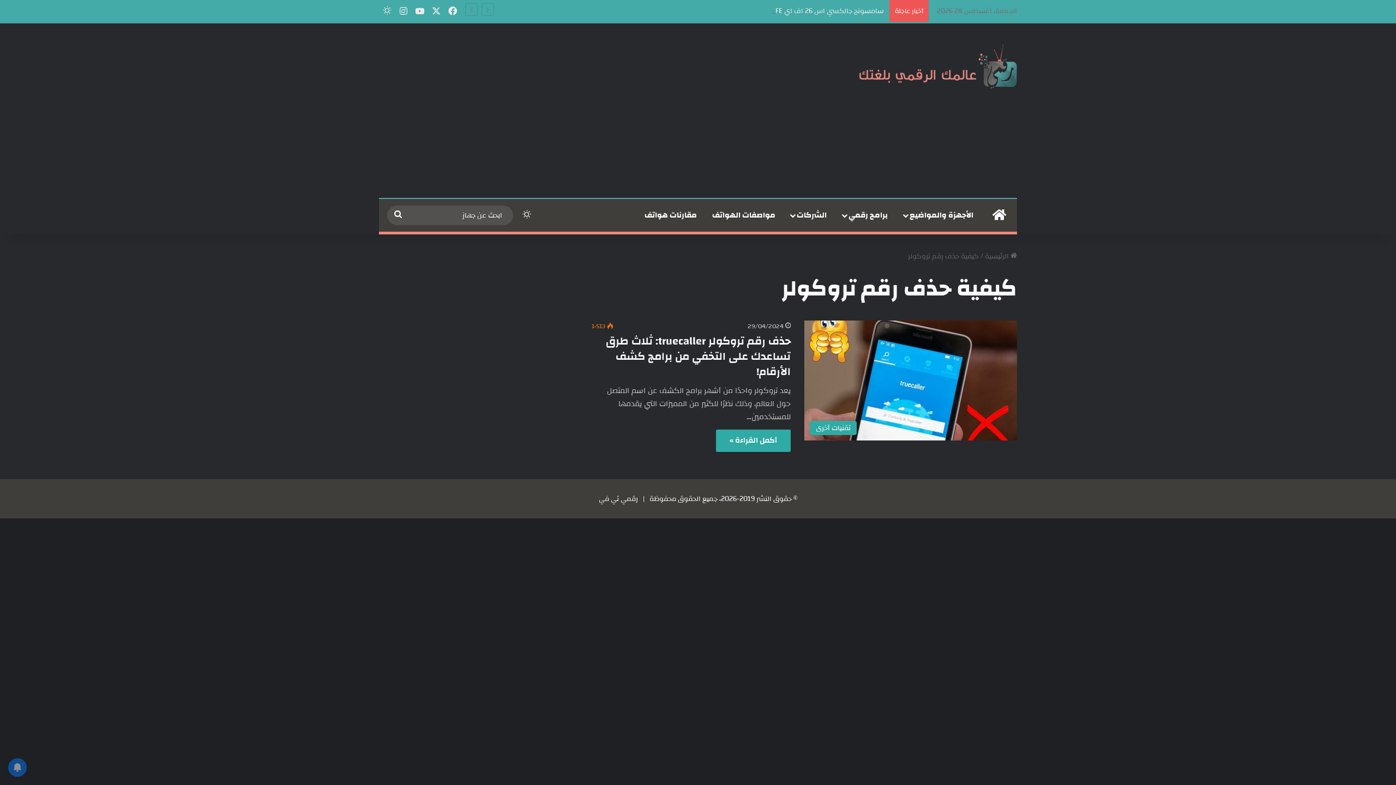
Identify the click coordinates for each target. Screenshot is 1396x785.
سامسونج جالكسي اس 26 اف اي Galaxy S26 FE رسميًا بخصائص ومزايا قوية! (770, 10)
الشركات (812, 215)
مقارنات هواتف (671, 215)
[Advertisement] (589, 110)
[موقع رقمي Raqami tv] (938, 64)
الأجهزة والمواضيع (941, 215)
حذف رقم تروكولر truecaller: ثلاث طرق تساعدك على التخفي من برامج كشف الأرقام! (698, 356)
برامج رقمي (868, 215)
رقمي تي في (618, 498)
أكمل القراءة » (753, 440)
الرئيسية (997, 256)
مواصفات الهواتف (743, 215)
